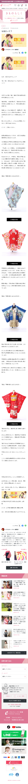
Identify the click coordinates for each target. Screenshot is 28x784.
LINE (25, 53)
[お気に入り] (15, 5)
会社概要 (8, 717)
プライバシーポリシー (17, 717)
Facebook (22, 53)
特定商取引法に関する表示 (18, 719)
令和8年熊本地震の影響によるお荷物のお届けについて (14, 1)
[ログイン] (18, 5)
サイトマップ (7, 719)
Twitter (19, 53)
